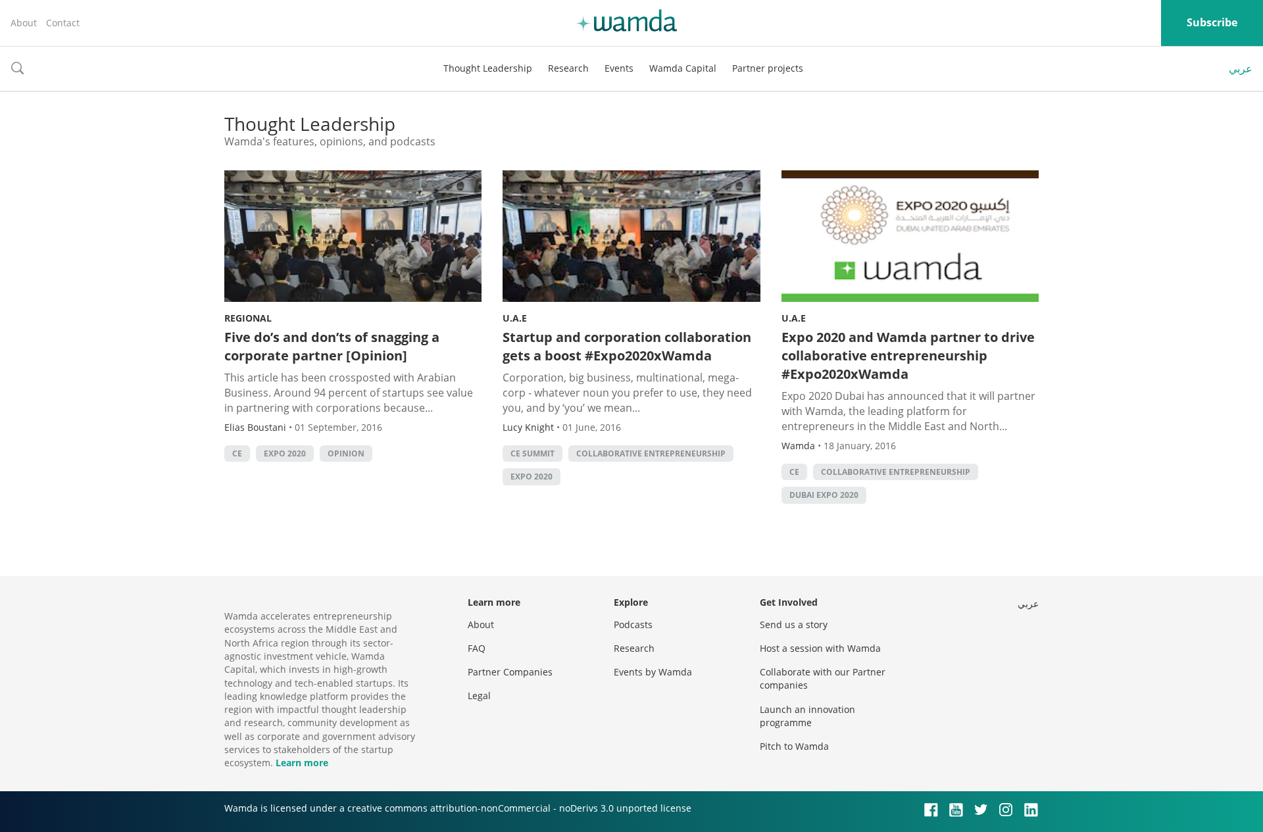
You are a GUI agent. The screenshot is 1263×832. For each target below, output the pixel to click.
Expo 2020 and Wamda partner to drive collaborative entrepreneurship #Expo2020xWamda (908, 355)
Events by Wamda (653, 672)
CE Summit (532, 453)
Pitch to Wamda (794, 746)
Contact (63, 22)
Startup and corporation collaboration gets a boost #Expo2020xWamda (627, 346)
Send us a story (794, 624)
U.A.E (515, 318)
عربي (1240, 68)
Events (619, 68)
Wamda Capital (682, 68)
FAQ (476, 648)
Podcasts (633, 624)
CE (237, 453)
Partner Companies (510, 672)
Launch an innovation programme (807, 716)
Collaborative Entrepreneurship (651, 453)
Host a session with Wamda (820, 648)
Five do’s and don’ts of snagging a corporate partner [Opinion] (331, 346)
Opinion (346, 453)
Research (568, 68)
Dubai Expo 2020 (823, 495)
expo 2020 (285, 453)
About (24, 22)
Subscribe (1212, 22)
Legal (479, 695)
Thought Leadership (487, 68)
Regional (248, 318)
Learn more (302, 762)
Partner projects (767, 68)
